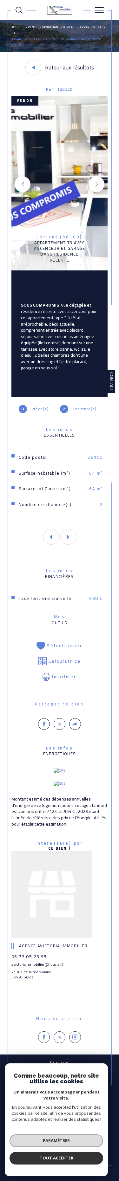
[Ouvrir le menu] (99, 10)
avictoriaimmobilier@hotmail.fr (38, 964)
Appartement (90, 27)
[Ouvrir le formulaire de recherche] (19, 10)
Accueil (17, 27)
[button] (96, 184)
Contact (112, 381)
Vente (32, 27)
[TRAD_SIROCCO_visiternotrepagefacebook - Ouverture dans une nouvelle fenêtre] (44, 1037)
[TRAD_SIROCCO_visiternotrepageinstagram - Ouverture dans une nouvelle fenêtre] (75, 1037)
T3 (13, 33)
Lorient (69, 27)
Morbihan (50, 27)
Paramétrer (56, 1140)
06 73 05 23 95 (29, 956)
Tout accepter (56, 1158)
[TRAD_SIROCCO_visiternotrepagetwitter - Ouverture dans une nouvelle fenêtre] (59, 1037)
